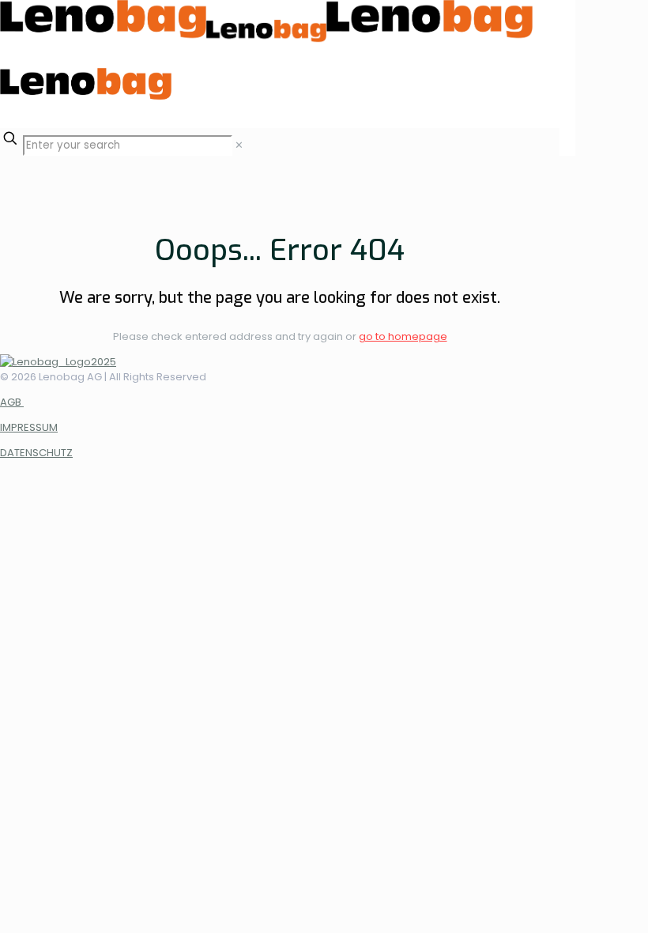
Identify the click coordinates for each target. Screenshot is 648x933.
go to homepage (403, 336)
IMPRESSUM (29, 427)
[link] (239, 145)
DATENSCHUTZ (36, 452)
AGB (12, 402)
